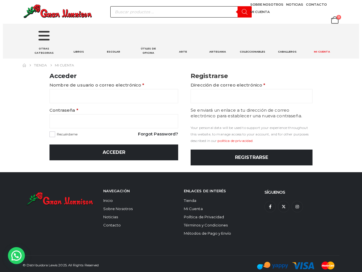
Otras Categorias (44, 50)
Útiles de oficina (148, 50)
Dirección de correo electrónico (240, 85)
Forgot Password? (158, 134)
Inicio (108, 200)
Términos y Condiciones (206, 225)
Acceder (114, 152)
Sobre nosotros (266, 5)
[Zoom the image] (60, 192)
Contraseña (76, 110)
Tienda (190, 200)
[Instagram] (297, 206)
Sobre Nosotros (118, 208)
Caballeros (287, 51)
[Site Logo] (58, 11)
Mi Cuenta (260, 12)
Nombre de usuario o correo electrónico (109, 85)
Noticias (294, 5)
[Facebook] (270, 206)
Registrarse (251, 157)
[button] (16, 255)
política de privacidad (235, 141)
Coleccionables (252, 51)
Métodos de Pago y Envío (207, 233)
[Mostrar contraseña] (172, 121)
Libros (79, 51)
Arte (183, 51)
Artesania (217, 51)
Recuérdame (67, 134)
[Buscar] (245, 12)
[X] (283, 206)
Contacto (316, 5)
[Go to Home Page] (24, 65)
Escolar (113, 51)
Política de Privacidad (204, 217)
